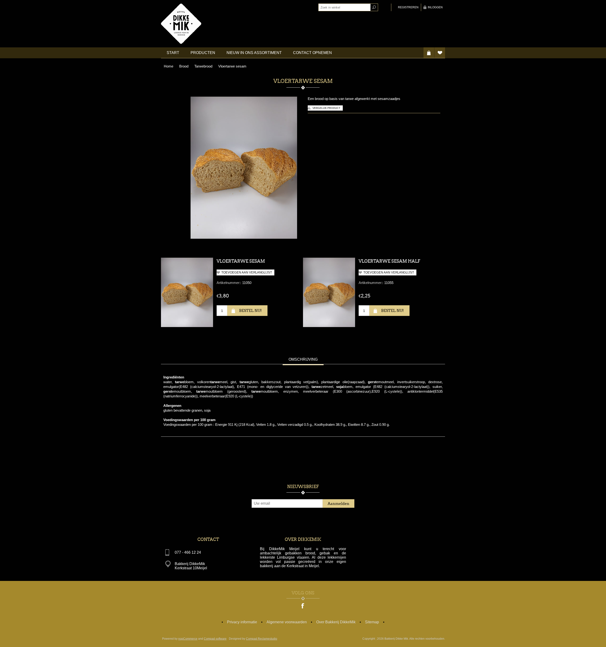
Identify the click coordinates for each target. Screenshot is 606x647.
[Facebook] (303, 606)
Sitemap (372, 622)
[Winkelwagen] (428, 52)
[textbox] (344, 7)
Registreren (408, 7)
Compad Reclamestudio (261, 638)
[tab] (303, 360)
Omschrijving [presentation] (303, 359)
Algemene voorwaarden (287, 622)
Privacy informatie (242, 622)
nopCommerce (187, 638)
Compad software (215, 638)
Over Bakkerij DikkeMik (336, 622)
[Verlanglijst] (439, 52)
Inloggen (435, 7)
